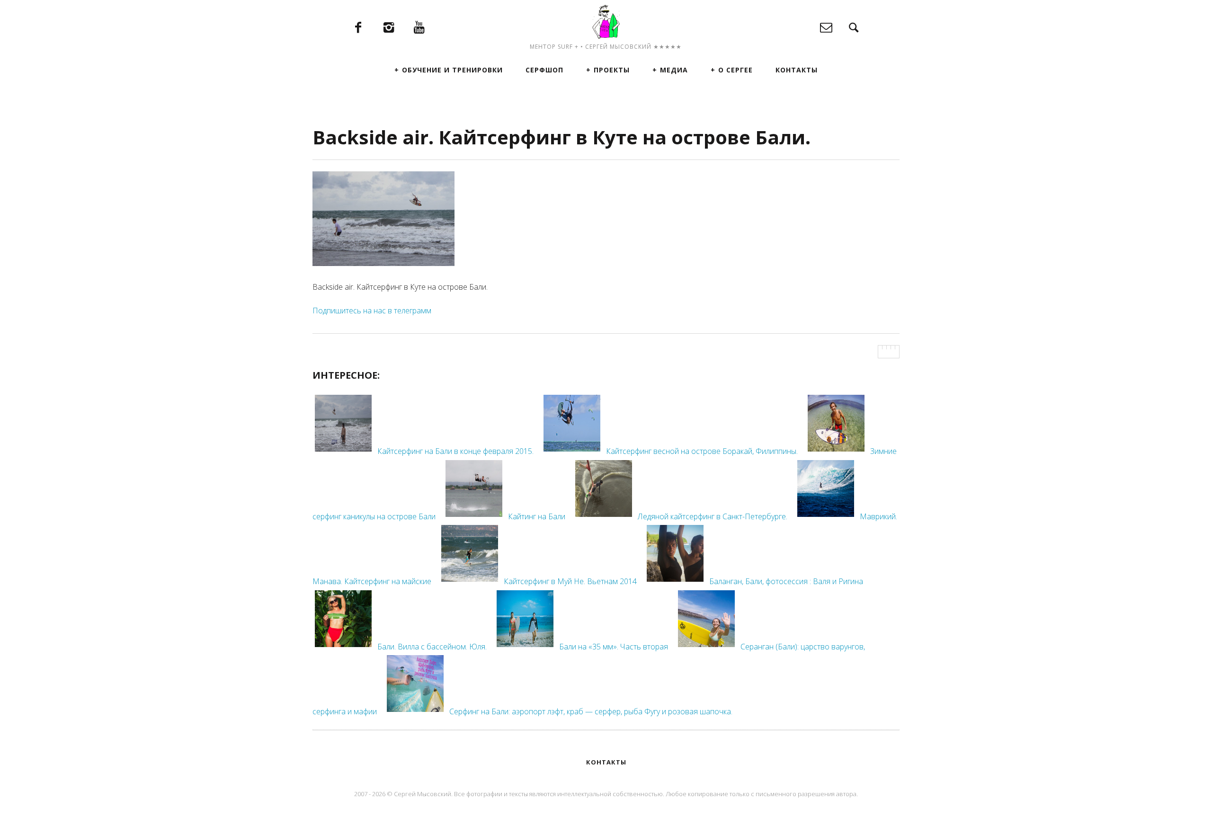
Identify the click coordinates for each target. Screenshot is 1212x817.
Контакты (796, 69)
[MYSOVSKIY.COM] (605, 21)
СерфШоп (544, 69)
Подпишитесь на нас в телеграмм (371, 310)
